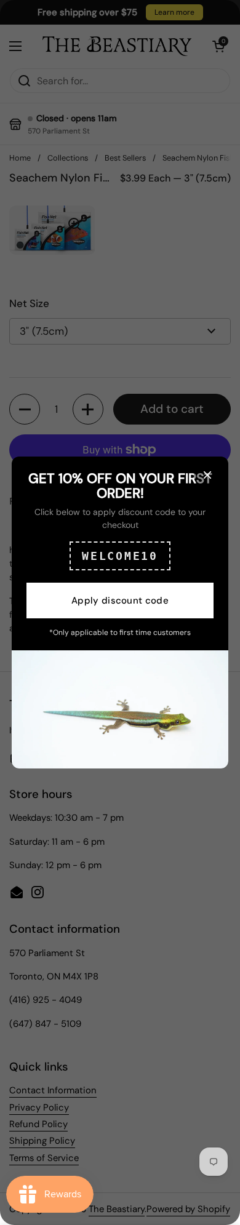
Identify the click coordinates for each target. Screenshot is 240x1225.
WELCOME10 (120, 555)
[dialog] (120, 612)
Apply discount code (120, 600)
